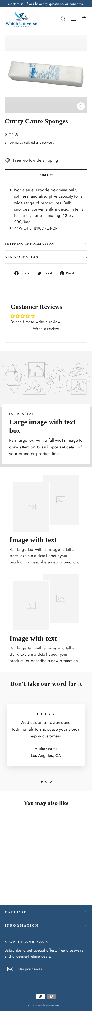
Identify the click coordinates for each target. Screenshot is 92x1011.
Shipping (12, 142)
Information (22, 925)
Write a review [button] (46, 328)
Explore (16, 912)
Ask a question (21, 257)
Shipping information (29, 243)
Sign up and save (26, 942)
